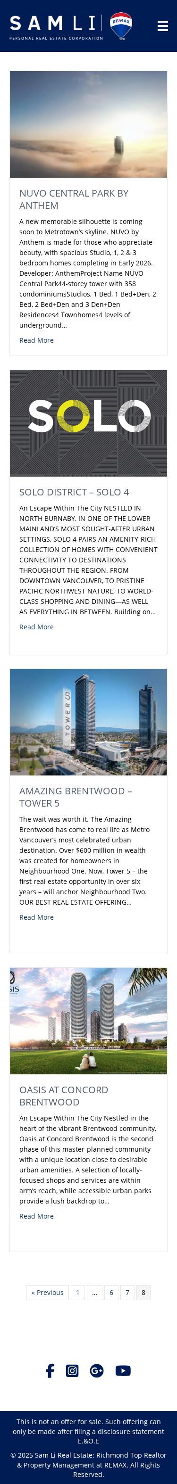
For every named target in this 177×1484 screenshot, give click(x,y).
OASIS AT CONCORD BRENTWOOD (64, 1095)
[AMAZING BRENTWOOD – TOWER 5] (88, 721)
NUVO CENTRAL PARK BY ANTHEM (73, 199)
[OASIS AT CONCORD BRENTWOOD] (88, 1020)
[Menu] (163, 26)
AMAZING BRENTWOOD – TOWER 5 (75, 796)
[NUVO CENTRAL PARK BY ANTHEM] (88, 123)
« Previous (48, 1292)
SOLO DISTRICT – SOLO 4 (74, 492)
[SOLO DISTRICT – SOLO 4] (88, 422)
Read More (36, 340)
